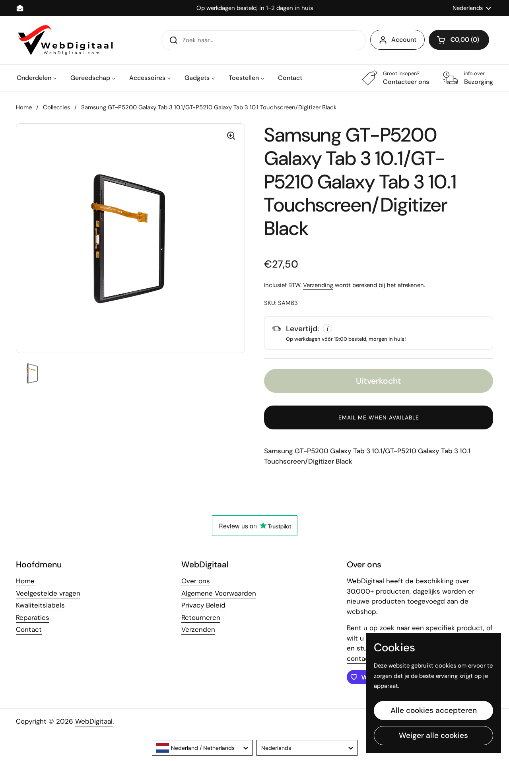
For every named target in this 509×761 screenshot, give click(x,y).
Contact (29, 629)
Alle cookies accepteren (433, 710)
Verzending (318, 285)
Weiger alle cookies (433, 735)
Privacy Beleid (203, 605)
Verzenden (198, 629)
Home (24, 107)
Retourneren (200, 617)
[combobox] (202, 748)
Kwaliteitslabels (40, 605)
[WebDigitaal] (64, 40)
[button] (459, 40)
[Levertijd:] (378, 332)
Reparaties (32, 617)
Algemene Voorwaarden (218, 593)
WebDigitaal (94, 721)
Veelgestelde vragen (48, 593)
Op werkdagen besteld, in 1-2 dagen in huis (254, 8)
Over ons (195, 581)
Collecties (56, 107)
